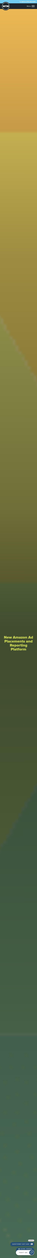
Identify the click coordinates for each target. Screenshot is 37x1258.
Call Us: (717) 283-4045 (28, 2)
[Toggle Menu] (33, 6)
